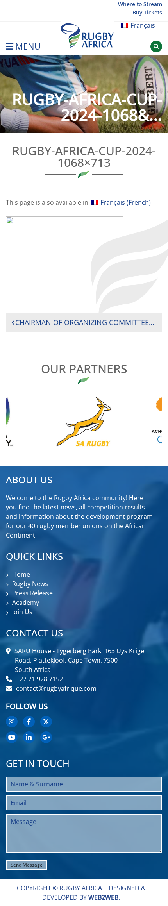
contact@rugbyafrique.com (56, 688)
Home (21, 574)
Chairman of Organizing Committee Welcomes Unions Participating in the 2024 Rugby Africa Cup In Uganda (85, 322)
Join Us (22, 612)
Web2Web (103, 897)
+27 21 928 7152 (39, 679)
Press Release (32, 593)
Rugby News (30, 583)
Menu (28, 46)
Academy (25, 602)
